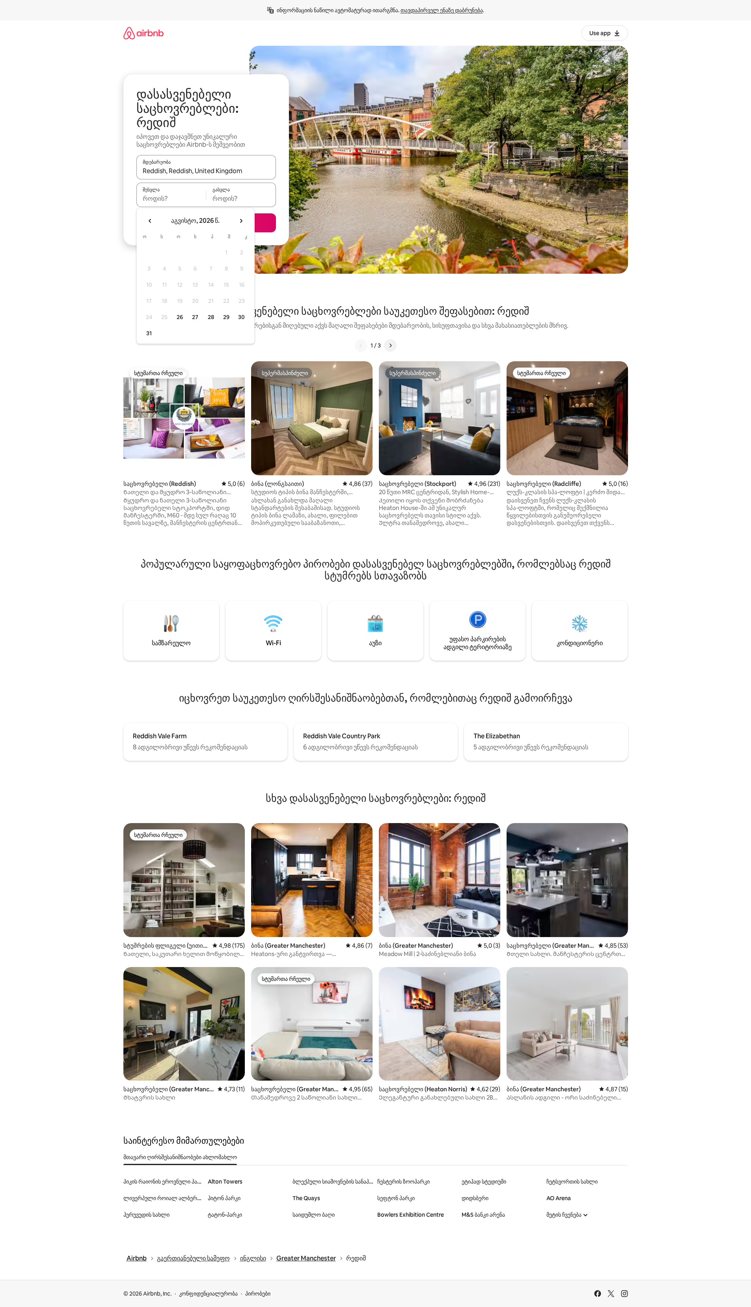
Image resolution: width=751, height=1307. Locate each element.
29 (226, 317)
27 (195, 317)
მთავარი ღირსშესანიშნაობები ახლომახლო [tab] (180, 1157)
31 (149, 333)
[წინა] (361, 345)
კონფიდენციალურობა (208, 1293)
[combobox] (206, 171)
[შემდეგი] (390, 345)
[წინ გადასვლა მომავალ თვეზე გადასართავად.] (241, 220)
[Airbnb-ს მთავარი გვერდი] (143, 33)
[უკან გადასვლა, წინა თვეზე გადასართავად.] (150, 220)
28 (211, 317)
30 (241, 317)
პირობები (257, 1293)
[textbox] (171, 198)
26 (180, 317)
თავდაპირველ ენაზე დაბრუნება (442, 10)
